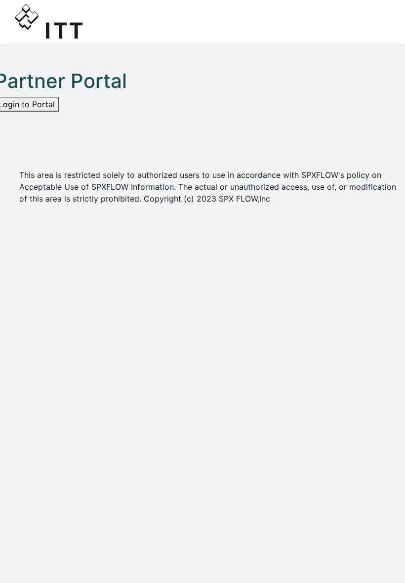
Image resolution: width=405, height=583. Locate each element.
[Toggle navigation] (376, 21)
